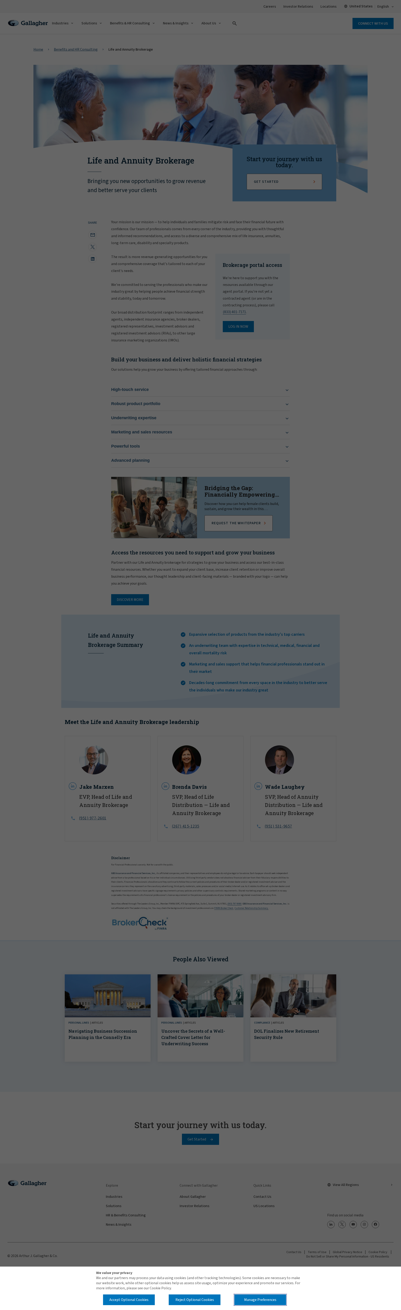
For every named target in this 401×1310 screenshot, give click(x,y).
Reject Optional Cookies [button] (194, 1299)
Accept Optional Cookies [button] (129, 1299)
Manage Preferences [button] (260, 1299)
